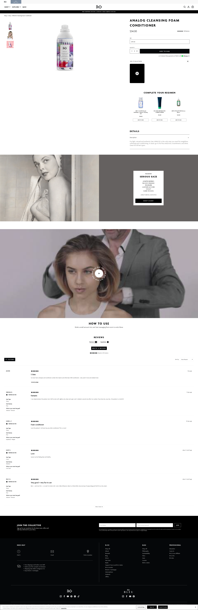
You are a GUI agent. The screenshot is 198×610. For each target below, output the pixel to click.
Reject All (152, 607)
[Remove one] (131, 51)
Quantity (132, 47)
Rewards (107, 553)
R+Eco (107, 558)
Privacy (145, 530)
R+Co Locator (109, 567)
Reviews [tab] (93, 342)
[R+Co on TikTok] (78, 596)
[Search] (185, 7)
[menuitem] (114, 549)
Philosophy (145, 551)
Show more (98, 506)
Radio (106, 562)
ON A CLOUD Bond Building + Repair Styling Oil (141, 112)
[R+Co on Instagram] (61, 596)
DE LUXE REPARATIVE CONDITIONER (160, 111)
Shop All (107, 549)
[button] (7, 7)
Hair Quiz (108, 560)
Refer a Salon (146, 562)
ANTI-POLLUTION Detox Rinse (178, 111)
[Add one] (138, 51)
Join (177, 525)
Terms (142, 530)
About (107, 551)
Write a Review (99, 348)
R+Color (171, 558)
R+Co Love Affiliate (174, 553)
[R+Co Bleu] (16, 2)
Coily (9, 15)
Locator (144, 560)
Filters (10, 359)
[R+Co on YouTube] (68, 596)
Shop (5, 15)
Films (143, 555)
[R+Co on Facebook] (64, 596)
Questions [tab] (104, 342)
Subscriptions (109, 572)
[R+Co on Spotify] (75, 596)
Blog (106, 555)
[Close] (195, 607)
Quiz (143, 558)
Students (107, 574)
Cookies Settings (141, 607)
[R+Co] (5, 2)
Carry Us (171, 551)
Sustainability (146, 553)
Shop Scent (148, 201)
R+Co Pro (171, 555)
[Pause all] (187, 61)
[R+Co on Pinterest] (71, 596)
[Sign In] (188, 7)
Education (172, 549)
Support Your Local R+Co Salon (114, 565)
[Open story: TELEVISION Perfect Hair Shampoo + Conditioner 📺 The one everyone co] (137, 73)
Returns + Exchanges (110, 569)
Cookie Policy (64, 608)
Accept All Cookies (163, 607)
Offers (107, 576)
